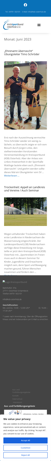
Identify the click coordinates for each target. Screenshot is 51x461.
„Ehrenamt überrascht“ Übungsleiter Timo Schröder (21, 52)
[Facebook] (25, 4)
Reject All (25, 455)
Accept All (25, 440)
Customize (25, 447)
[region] (25, 438)
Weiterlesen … (11, 175)
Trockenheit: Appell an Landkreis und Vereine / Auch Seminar (24, 188)
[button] (38, 24)
